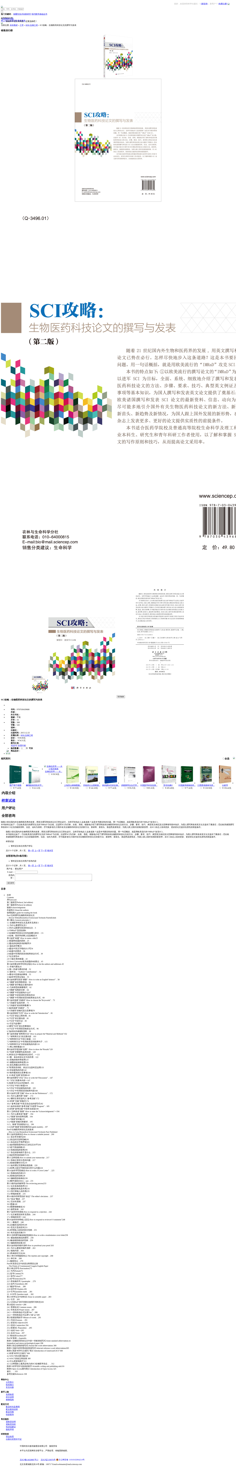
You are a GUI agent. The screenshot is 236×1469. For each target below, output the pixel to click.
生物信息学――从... (53, 771)
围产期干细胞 (15, 785)
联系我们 (10, 1385)
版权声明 (10, 1429)
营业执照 (10, 1437)
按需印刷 (22, 746)
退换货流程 (11, 1424)
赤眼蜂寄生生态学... (129, 785)
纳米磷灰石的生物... (110, 785)
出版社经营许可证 (14, 1439)
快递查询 (10, 1414)
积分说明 (10, 1397)
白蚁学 (225, 785)
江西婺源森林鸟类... (206, 785)
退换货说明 (11, 1422)
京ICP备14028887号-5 (29, 1460)
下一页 (44, 850)
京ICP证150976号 (48, 1460)
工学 (22, 25)
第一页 (31, 850)
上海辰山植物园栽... (72, 785)
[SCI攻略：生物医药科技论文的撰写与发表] (118, 78)
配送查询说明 (12, 1409)
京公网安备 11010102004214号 (72, 1460)
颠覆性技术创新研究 (22, 14)
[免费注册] (222, 4)
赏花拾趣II (167, 785)
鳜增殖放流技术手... (34, 785)
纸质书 (14, 746)
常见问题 (10, 1387)
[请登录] (204, 4)
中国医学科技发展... (148, 785)
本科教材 (14, 25)
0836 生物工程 (32, 25)
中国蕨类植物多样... (187, 785)
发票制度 (10, 1394)
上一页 (37, 850)
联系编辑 (121, 697)
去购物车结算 (8, 19)
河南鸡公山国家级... (91, 785)
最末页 (50, 850)
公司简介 (10, 1382)
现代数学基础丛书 (39, 14)
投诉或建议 (11, 1427)
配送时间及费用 (13, 1407)
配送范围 (10, 1412)
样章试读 (8, 800)
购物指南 (10, 1400)
